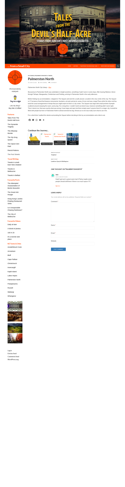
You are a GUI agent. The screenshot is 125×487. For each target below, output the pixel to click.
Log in (10, 351)
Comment (54, 201)
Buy (50, 87)
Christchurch (12, 263)
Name (53, 225)
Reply (58, 186)
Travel (50, 75)
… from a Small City (19, 66)
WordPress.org (13, 359)
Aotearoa (31, 75)
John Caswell (43, 82)
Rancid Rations (13, 150)
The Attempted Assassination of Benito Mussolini (14, 185)
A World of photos (14, 229)
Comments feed (13, 356)
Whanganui (12, 296)
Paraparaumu (13, 284)
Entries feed (12, 353)
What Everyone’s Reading (108, 66)
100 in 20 (11, 233)
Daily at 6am (12, 224)
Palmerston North (41, 75)
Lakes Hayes (12, 276)
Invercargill (12, 267)
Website (53, 241)
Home (69, 66)
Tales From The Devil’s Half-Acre (88, 66)
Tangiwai (55, 154)
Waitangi (11, 292)
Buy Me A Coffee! (15, 108)
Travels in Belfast (14, 175)
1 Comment (53, 82)
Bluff (9, 255)
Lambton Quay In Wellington (59, 160)
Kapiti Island (12, 272)
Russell (10, 288)
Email (53, 233)
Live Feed (75, 66)
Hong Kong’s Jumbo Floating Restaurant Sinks (15, 201)
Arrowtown (11, 251)
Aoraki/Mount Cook (15, 247)
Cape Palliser (12, 259)
